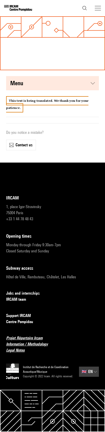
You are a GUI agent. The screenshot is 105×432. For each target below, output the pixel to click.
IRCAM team (16, 299)
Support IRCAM (18, 315)
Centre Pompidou (19, 321)
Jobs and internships (23, 293)
